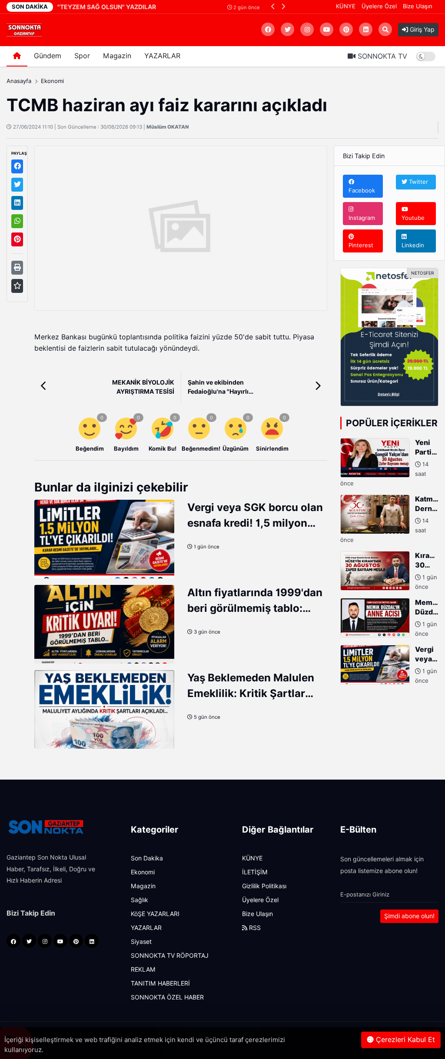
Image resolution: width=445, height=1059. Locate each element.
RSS (254, 927)
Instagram (362, 217)
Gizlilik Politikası (264, 886)
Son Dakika (147, 858)
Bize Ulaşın (417, 6)
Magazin (117, 56)
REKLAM (143, 969)
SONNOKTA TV (381, 56)
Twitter (417, 181)
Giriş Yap (421, 29)
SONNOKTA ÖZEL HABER (167, 997)
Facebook (362, 190)
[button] (273, 6)
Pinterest (361, 245)
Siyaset (141, 941)
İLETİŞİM (255, 872)
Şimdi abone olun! (409, 916)
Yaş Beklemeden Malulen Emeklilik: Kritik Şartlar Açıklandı (250, 693)
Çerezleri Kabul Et (404, 1040)
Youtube (413, 217)
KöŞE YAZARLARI (155, 913)
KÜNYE (345, 6)
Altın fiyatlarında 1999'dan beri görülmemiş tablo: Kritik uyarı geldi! (254, 608)
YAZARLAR (162, 56)
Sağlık (139, 899)
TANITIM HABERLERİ (160, 983)
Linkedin (413, 245)
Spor (82, 56)
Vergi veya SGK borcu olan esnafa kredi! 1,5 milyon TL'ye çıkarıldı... (255, 523)
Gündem (47, 56)
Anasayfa (19, 80)
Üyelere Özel (379, 6)
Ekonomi (52, 80)
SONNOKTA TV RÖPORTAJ (170, 955)
